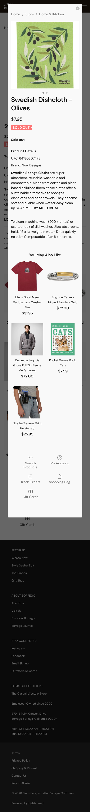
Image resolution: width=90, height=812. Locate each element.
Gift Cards (30, 497)
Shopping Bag (59, 482)
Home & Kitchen (51, 14)
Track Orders (30, 482)
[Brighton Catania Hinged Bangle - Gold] (63, 276)
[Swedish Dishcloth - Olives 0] (45, 55)
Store (30, 14)
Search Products (30, 465)
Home (15, 14)
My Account (59, 463)
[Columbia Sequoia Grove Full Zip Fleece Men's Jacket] (27, 339)
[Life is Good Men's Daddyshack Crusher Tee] (27, 276)
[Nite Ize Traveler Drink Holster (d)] (27, 402)
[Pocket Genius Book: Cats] (63, 339)
